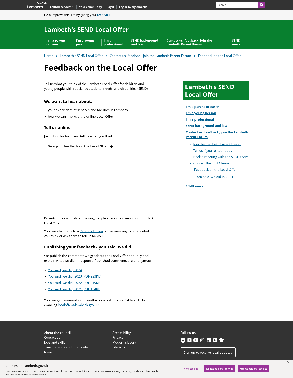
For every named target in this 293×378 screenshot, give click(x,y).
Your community (90, 7)
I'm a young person (85, 42)
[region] (146, 369)
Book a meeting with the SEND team (220, 157)
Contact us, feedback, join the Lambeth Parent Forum (189, 42)
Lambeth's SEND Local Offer (86, 29)
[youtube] (195, 341)
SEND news (236, 42)
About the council (57, 332)
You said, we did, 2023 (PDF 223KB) (74, 276)
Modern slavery (124, 342)
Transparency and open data (66, 347)
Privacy (117, 337)
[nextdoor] (221, 341)
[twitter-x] (189, 341)
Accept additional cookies (253, 368)
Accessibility (121, 332)
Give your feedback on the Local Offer (77, 146)
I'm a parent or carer (55, 42)
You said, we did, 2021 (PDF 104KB (74, 289)
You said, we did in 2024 (214, 176)
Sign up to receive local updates (208, 352)
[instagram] (202, 341)
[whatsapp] (215, 341)
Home (48, 56)
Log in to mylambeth (133, 7)
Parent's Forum (91, 231)
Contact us (52, 337)
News (48, 352)
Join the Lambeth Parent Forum (217, 144)
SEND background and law (144, 42)
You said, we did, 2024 (65, 270)
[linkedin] (208, 341)
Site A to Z (120, 347)
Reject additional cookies (219, 368)
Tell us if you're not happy (212, 150)
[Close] (287, 361)
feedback (103, 15)
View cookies (191, 368)
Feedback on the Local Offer (215, 169)
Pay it (110, 7)
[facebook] (183, 341)
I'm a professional (113, 42)
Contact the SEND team (211, 163)
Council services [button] (60, 7)
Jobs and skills (54, 342)
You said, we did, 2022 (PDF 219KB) (74, 283)
